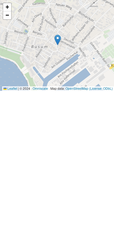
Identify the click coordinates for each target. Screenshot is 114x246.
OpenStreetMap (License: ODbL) (89, 88)
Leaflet (12, 88)
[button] (57, 40)
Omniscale (40, 88)
